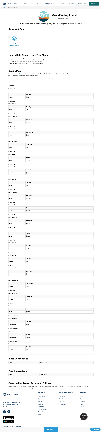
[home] (10, 4)
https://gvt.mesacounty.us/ (14, 388)
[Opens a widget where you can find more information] (95, 429)
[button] (26, 3)
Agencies (4, 7)
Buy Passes (51, 429)
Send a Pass (18, 73)
